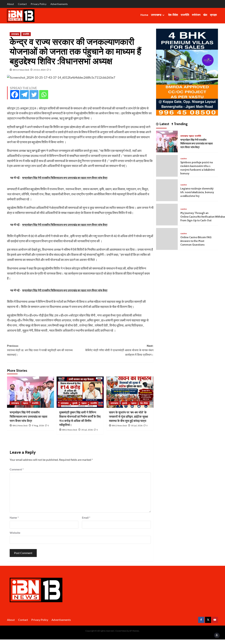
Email (86, 517)
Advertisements (59, 3)
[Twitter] (34, 94)
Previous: (40, 350)
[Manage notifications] (217, 635)
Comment (17, 469)
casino (183, 158)
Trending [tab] (180, 124)
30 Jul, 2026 (87, 429)
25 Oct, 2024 (39, 69)
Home (144, 15)
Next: (119, 350)
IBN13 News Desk (21, 69)
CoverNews (121, 630)
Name (14, 517)
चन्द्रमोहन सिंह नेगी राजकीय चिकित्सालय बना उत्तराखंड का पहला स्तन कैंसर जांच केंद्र (28, 417)
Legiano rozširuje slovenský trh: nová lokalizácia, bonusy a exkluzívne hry (197, 192)
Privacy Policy (38, 3)
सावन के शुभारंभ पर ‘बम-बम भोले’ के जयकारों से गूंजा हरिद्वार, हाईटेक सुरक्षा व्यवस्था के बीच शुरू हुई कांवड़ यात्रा (128, 417)
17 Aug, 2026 (38, 425)
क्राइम (213, 15)
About (10, 3)
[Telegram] (24, 94)
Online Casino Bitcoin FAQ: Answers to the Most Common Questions (196, 241)
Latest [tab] (164, 124)
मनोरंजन (196, 15)
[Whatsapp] (43, 94)
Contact (22, 3)
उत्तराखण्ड (156, 15)
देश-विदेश (173, 15)
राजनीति (185, 15)
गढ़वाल (25, 403)
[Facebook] (14, 94)
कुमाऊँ (74, 403)
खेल (205, 15)
